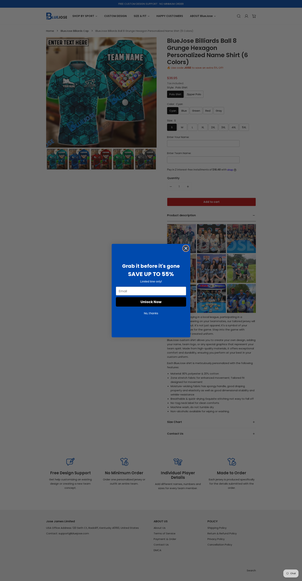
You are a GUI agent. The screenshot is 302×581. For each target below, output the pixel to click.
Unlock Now (151, 301)
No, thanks (151, 313)
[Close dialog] (186, 248)
